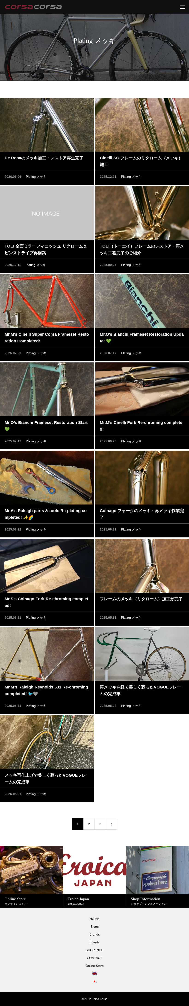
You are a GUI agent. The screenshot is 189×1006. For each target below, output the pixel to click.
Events (95, 942)
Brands (94, 934)
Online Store (95, 965)
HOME (94, 918)
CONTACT (94, 957)
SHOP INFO (94, 950)
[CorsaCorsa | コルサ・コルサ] (33, 7)
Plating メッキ (36, 176)
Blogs (95, 926)
